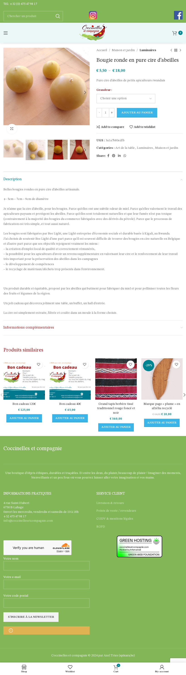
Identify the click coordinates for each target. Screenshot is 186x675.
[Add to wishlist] (39, 365)
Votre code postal (15, 595)
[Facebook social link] (108, 156)
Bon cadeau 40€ (70, 404)
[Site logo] (93, 32)
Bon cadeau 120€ (24, 404)
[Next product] (180, 50)
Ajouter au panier (137, 112)
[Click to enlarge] (12, 129)
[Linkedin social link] (119, 156)
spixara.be (127, 655)
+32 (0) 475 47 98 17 (23, 3)
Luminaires (148, 50)
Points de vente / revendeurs (116, 510)
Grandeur (103, 90)
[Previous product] (171, 50)
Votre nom (10, 558)
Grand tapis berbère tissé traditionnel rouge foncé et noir (116, 408)
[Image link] (93, 15)
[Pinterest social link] (114, 156)
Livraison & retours (110, 503)
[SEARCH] (58, 16)
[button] (24, 418)
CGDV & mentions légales (114, 518)
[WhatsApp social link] (124, 156)
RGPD (100, 526)
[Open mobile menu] (5, 32)
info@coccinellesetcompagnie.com (28, 520)
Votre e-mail (12, 577)
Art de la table (125, 147)
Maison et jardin (123, 50)
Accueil (101, 50)
